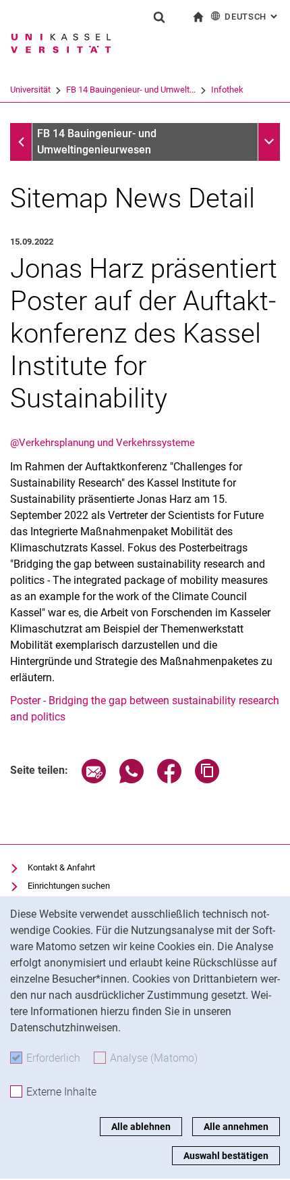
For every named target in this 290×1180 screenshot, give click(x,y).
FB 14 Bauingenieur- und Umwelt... (131, 89)
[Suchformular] (159, 17)
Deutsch (252, 16)
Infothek (227, 89)
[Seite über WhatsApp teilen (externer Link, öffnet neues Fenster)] (131, 779)
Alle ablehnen (141, 1126)
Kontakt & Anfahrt (61, 867)
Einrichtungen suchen (69, 886)
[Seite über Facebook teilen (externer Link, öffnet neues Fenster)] (169, 779)
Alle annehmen (236, 1126)
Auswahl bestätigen (225, 1155)
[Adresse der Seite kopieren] (207, 779)
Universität (30, 89)
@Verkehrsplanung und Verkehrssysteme (102, 443)
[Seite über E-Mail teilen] (94, 779)
